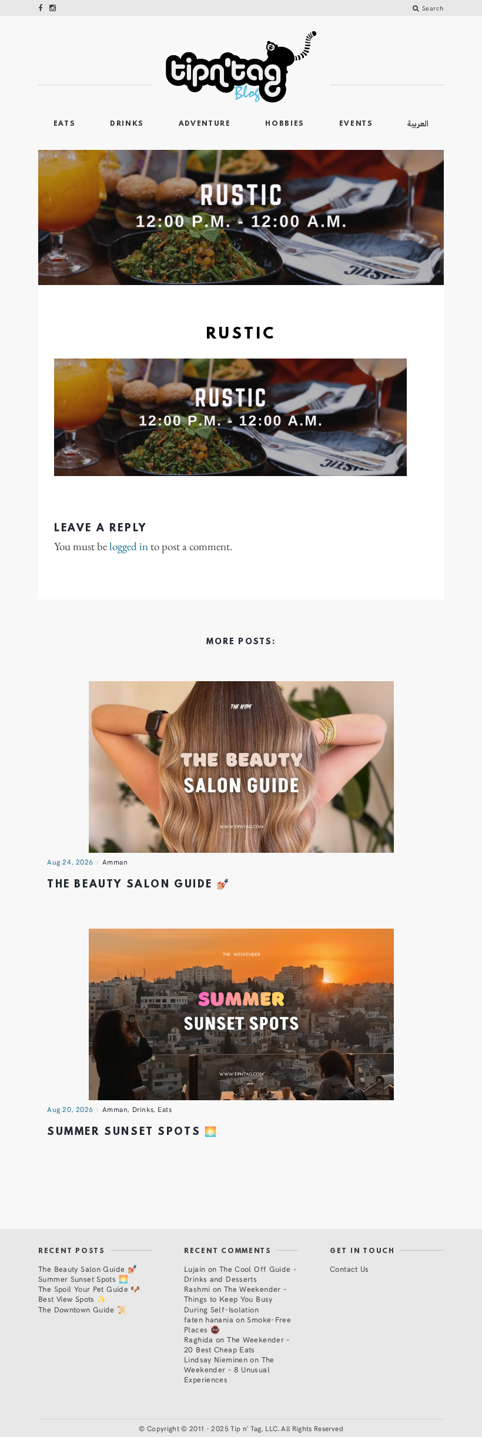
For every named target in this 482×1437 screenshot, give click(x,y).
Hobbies (284, 124)
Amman (115, 861)
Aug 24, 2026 (70, 861)
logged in (128, 547)
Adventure (205, 124)
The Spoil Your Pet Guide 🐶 (89, 1289)
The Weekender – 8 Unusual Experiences (229, 1369)
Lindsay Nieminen (215, 1359)
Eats (64, 124)
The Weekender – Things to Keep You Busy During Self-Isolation (235, 1299)
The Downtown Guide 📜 (82, 1309)
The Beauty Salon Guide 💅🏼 (138, 885)
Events (356, 124)
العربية (418, 123)
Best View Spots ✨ (72, 1299)
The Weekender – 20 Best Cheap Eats (237, 1344)
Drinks (127, 124)
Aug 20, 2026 (70, 1109)
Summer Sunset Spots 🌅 (132, 1132)
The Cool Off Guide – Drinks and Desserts (240, 1274)
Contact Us (349, 1269)
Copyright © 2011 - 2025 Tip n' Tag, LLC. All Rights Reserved (245, 1428)
